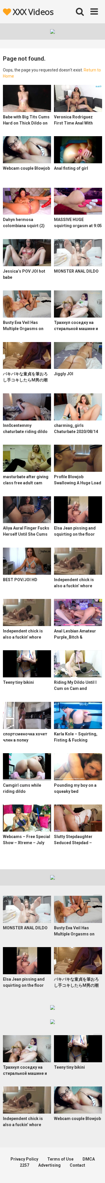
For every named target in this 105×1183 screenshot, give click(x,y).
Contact (77, 1165)
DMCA (89, 1159)
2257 (24, 1165)
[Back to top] (94, 1171)
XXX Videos (32, 11)
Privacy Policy (24, 1159)
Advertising (49, 1165)
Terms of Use (60, 1159)
